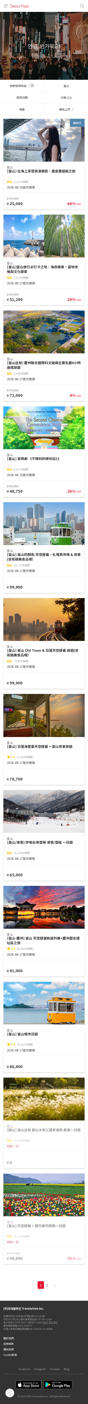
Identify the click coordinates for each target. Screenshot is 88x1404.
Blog (66, 1369)
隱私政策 (8, 1349)
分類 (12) (66, 97)
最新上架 (64, 109)
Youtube (55, 1369)
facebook (24, 1369)
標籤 (22, 109)
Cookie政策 (10, 1354)
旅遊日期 (22, 97)
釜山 (66, 86)
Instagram (40, 1369)
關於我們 (8, 1338)
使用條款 (8, 1343)
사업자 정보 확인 (50, 1322)
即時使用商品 (18, 86)
